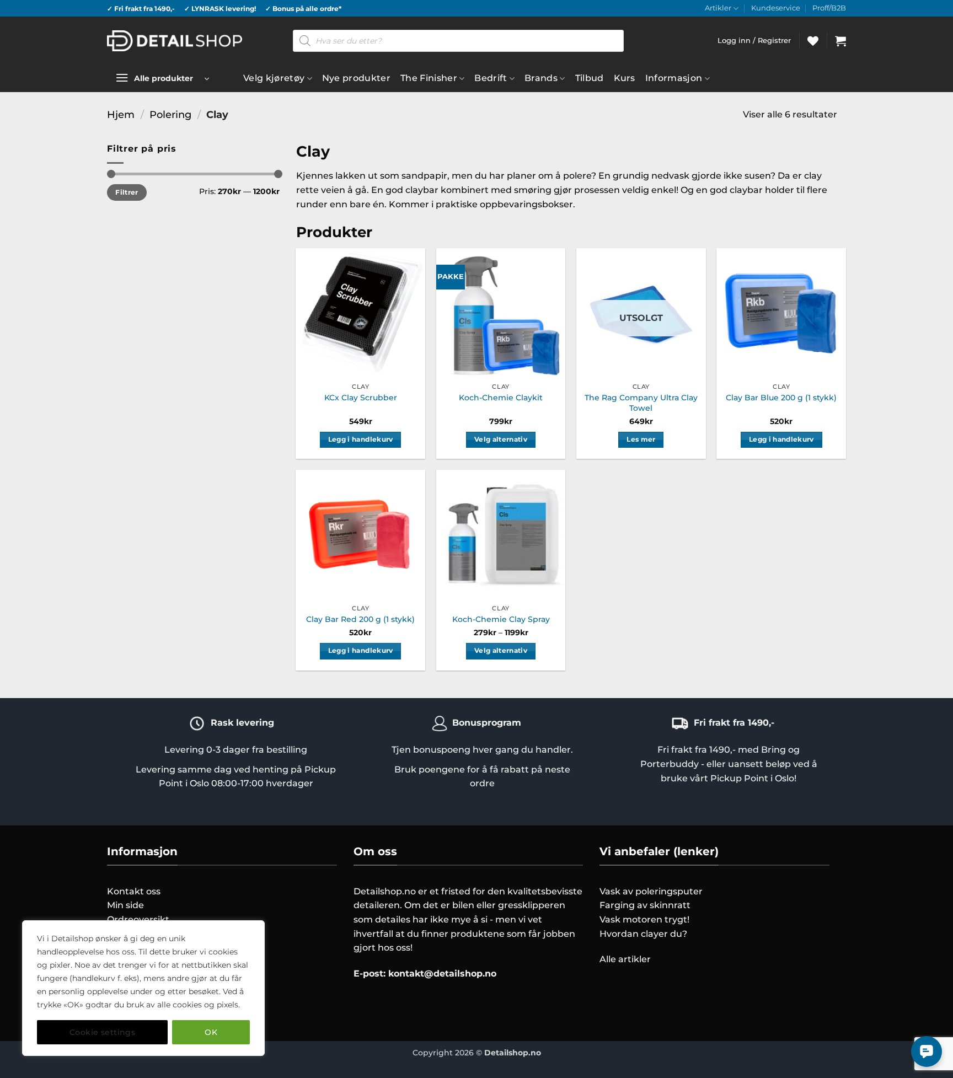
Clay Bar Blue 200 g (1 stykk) (781, 398)
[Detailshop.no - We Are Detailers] (174, 40)
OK (211, 1032)
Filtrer (126, 192)
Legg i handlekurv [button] (360, 439)
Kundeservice (775, 8)
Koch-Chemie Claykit (501, 398)
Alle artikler (625, 959)
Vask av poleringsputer (651, 891)
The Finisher (428, 78)
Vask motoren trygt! (644, 919)
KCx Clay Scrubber (360, 398)
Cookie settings (102, 1032)
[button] (840, 41)
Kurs (624, 78)
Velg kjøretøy (273, 78)
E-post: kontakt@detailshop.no (425, 973)
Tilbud (589, 78)
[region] (143, 988)
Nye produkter (356, 78)
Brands (541, 78)
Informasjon (674, 78)
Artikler (718, 8)
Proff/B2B (829, 8)
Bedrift (490, 78)
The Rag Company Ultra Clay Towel (641, 403)
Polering (170, 114)
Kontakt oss (133, 891)
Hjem (121, 114)
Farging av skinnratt (644, 905)
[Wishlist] (812, 41)
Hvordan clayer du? (643, 934)
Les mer (641, 439)
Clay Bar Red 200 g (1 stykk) (360, 619)
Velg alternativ (500, 439)
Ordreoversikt (138, 919)
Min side (125, 905)
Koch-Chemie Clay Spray (501, 619)
